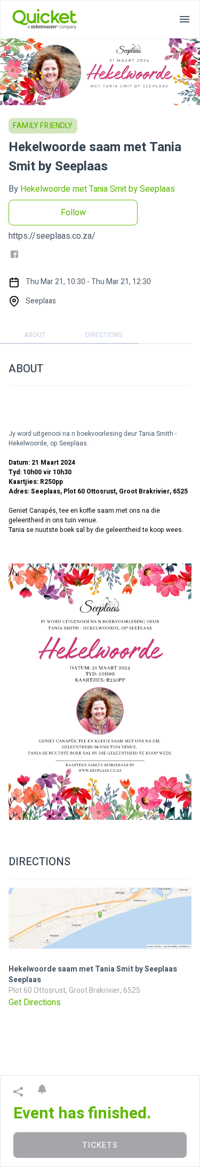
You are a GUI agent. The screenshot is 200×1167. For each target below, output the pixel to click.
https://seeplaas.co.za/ (52, 236)
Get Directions (35, 1002)
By (92, 189)
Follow (73, 212)
